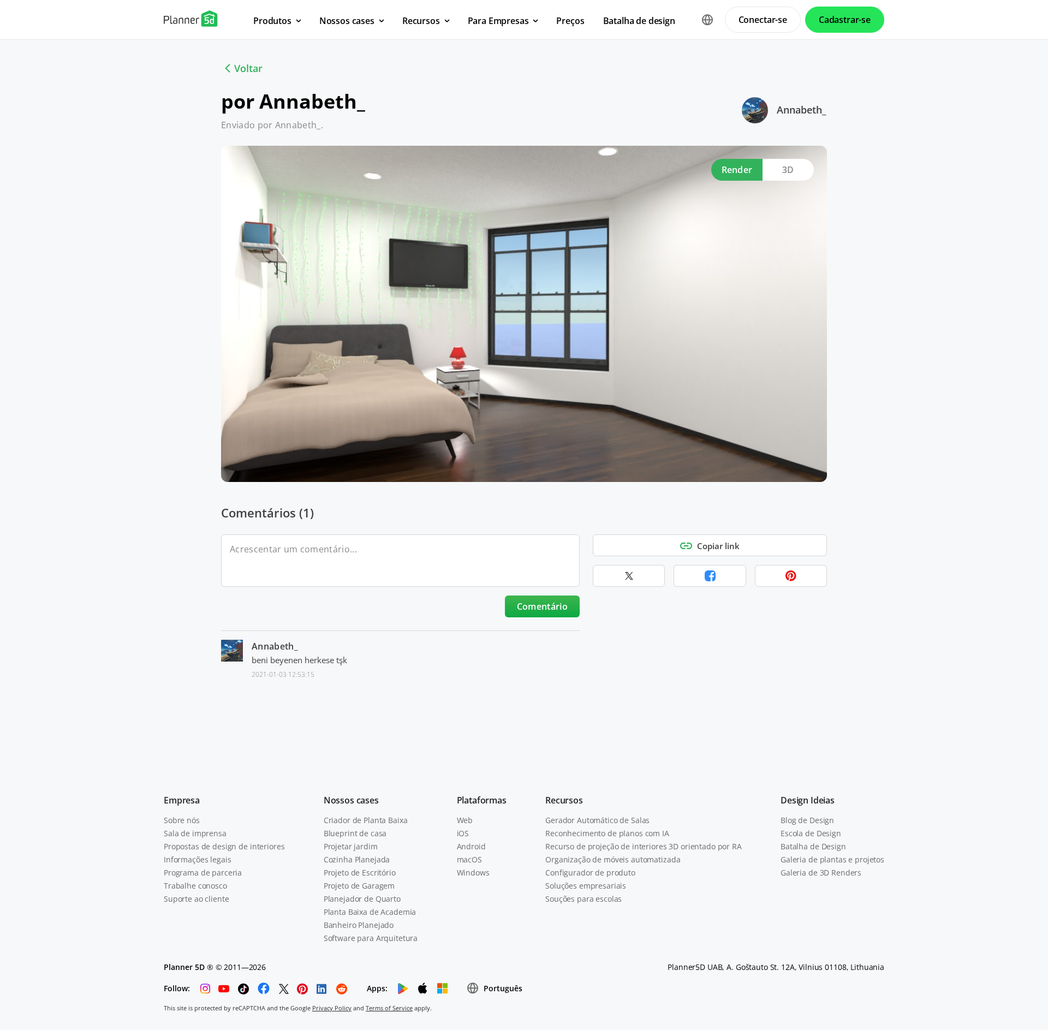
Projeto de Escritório (360, 872)
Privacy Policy (332, 1008)
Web (465, 820)
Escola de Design (811, 833)
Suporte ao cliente (196, 899)
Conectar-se (763, 20)
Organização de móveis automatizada (612, 859)
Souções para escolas (583, 899)
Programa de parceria (203, 872)
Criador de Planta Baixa (366, 820)
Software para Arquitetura (371, 938)
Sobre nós (182, 820)
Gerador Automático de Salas (597, 820)
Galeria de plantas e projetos (832, 859)
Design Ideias (808, 800)
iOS (463, 833)
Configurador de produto (590, 872)
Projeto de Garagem (359, 885)
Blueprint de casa (355, 833)
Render (737, 170)
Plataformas (482, 800)
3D (788, 170)
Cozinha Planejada (357, 859)
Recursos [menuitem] (421, 21)
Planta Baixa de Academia (370, 912)
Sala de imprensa (195, 833)
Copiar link (718, 545)
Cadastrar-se (845, 20)
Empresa (182, 800)
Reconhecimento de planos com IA (607, 833)
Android (471, 846)
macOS (469, 859)
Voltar (248, 68)
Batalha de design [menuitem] (639, 21)
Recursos (564, 800)
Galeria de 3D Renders (821, 872)
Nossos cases (351, 800)
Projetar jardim (351, 846)
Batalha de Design (813, 846)
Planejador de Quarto (362, 899)
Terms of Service (389, 1008)
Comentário (542, 606)
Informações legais (197, 859)
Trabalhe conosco (195, 885)
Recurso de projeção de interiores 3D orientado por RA (643, 846)
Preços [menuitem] (570, 21)
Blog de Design (807, 820)
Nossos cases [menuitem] (346, 21)
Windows (473, 872)
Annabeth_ (801, 109)
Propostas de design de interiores (224, 846)
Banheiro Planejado (359, 925)
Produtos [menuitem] (272, 21)
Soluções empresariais (585, 885)
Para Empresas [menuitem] (498, 21)
